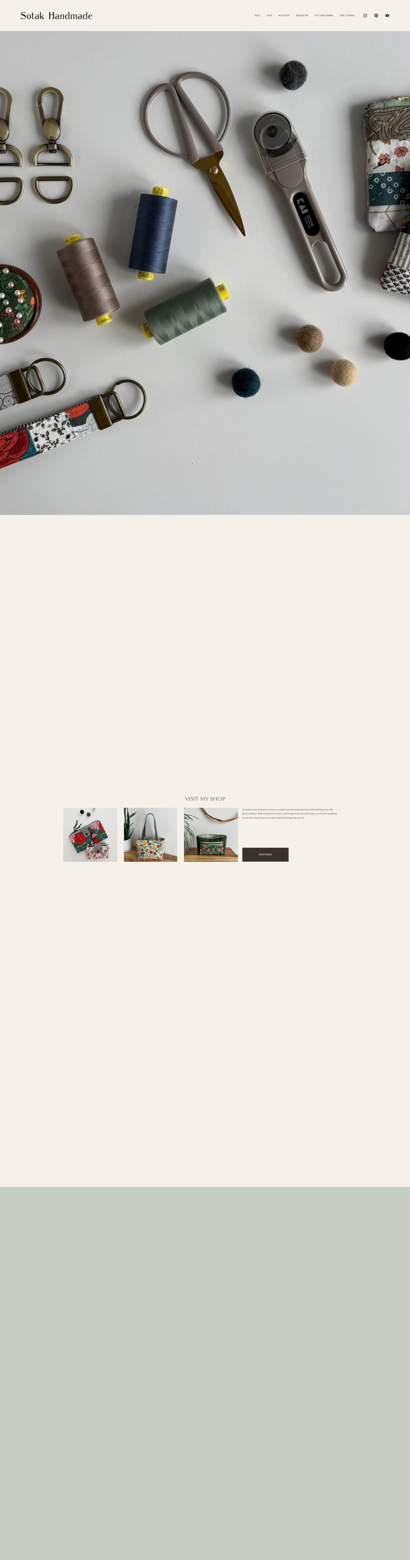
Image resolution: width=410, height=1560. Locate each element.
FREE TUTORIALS (347, 15)
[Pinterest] (376, 15)
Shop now (265, 854)
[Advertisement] (205, 1162)
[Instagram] (365, 15)
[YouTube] (387, 15)
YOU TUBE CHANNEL (324, 15)
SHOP (269, 15)
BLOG (257, 15)
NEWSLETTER (302, 15)
